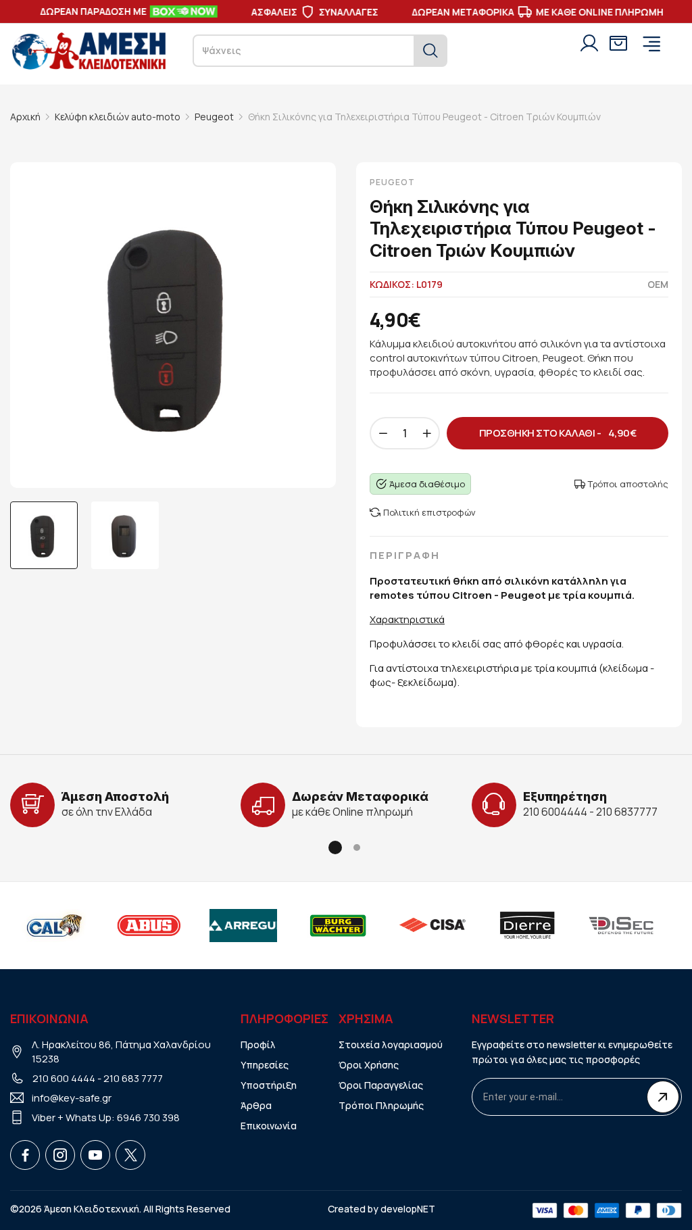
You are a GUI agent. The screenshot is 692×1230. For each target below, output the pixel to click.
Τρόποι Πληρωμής (381, 1105)
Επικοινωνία (269, 1125)
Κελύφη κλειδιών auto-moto (117, 117)
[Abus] (148, 925)
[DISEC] (622, 925)
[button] (335, 847)
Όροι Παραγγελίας (381, 1085)
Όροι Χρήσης (369, 1064)
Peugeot (214, 117)
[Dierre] (527, 925)
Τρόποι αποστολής (628, 484)
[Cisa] (432, 925)
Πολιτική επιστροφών (429, 512)
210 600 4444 (63, 1078)
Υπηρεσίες (265, 1064)
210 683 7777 (133, 1078)
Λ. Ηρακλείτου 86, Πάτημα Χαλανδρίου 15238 (121, 1051)
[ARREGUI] (243, 925)
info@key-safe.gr (72, 1098)
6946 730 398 (148, 1117)
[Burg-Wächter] (338, 925)
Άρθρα (256, 1105)
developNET (407, 1208)
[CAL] (54, 925)
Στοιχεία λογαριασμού (391, 1044)
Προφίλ (258, 1044)
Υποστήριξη (269, 1085)
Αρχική (25, 117)
